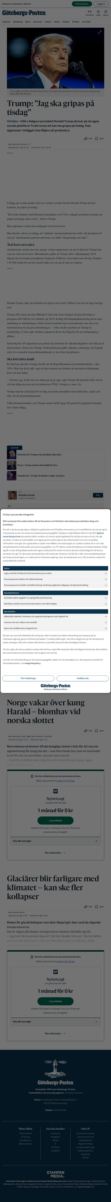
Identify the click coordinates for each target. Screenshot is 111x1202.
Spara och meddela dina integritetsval (20, 628)
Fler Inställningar (28, 678)
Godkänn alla (83, 678)
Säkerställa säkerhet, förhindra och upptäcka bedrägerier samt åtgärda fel (36, 616)
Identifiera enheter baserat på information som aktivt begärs (30, 604)
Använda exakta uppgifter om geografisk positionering (28, 598)
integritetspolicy (32, 663)
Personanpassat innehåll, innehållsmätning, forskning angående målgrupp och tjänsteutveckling (46, 585)
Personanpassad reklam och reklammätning (23, 579)
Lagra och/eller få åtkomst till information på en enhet (28, 573)
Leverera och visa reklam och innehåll (20, 622)
